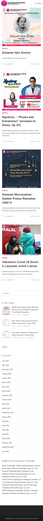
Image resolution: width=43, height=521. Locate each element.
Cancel (4, 347)
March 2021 (6, 438)
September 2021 (7, 412)
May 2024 (5, 387)
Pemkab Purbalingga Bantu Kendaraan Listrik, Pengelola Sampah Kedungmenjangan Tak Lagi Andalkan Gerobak (18, 474)
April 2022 (5, 404)
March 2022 (6, 408)
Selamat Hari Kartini (16, 52)
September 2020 (7, 447)
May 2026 (5, 365)
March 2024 (6, 391)
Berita (5, 48)
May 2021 (5, 430)
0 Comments (9, 64)
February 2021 (7, 443)
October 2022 (6, 400)
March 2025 (6, 382)
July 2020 (5, 451)
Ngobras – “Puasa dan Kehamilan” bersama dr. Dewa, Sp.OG (19, 121)
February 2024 (7, 395)
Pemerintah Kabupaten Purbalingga (21, 461)
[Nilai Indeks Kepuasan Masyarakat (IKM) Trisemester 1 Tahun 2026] (6, 323)
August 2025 (6, 378)
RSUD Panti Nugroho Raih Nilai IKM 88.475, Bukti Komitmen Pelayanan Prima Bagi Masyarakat (25, 309)
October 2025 (6, 374)
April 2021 (5, 434)
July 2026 (5, 361)
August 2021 (6, 417)
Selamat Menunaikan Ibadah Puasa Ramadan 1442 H (19, 198)
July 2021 (5, 421)
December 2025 (7, 369)
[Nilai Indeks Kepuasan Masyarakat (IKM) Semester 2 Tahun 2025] (6, 335)
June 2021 (5, 425)
